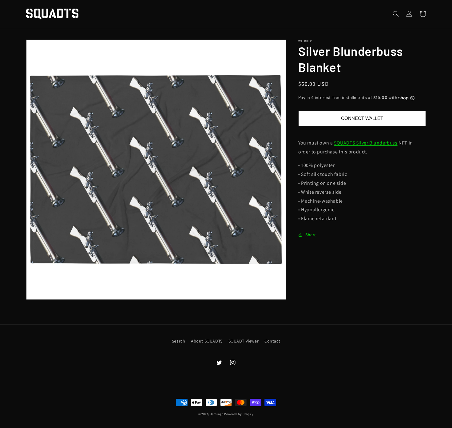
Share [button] (311, 234)
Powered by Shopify (239, 414)
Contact (272, 341)
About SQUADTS (207, 341)
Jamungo (217, 414)
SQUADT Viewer (243, 341)
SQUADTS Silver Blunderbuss (366, 143)
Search (178, 341)
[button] (395, 14)
